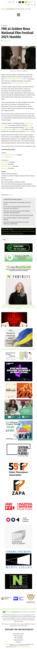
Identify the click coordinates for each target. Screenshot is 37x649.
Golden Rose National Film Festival (13, 79)
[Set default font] (32, 5)
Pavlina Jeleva (7, 41)
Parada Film (28, 127)
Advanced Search (18, 640)
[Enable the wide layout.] (35, 2)
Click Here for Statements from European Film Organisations (18, 349)
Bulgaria (11, 195)
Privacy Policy (6, 644)
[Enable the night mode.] (17, 2)
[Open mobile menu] (18, 15)
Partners (12, 644)
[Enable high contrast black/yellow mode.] (23, 2)
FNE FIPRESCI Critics (18, 634)
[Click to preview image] (18, 57)
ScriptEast (28, 131)
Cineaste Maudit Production (8, 155)
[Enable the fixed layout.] (32, 2)
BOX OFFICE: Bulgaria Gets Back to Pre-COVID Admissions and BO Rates (16, 223)
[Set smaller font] (29, 5)
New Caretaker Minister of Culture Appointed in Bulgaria (16, 218)
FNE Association (18, 636)
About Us (23, 644)
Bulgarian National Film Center (19, 83)
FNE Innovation (18, 638)
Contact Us (17, 644)
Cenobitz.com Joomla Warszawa (24, 646)
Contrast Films (5, 162)
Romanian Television (6, 129)
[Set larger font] (35, 5)
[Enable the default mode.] (14, 2)
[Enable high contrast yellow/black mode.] (26, 2)
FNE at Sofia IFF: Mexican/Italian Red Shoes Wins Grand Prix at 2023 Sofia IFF (16, 207)
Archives (18, 642)
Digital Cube (18, 129)
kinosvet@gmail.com (7, 157)
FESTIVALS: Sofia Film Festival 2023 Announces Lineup (18, 215)
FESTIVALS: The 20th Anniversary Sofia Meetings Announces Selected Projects (16, 211)
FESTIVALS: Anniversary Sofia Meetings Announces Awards (17, 203)
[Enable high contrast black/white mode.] (20, 2)
